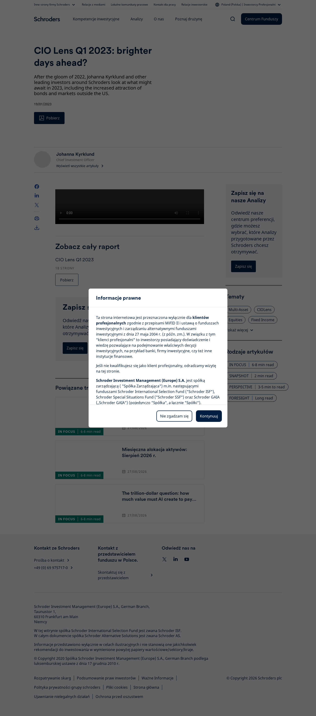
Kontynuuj (209, 416)
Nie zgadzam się (174, 416)
